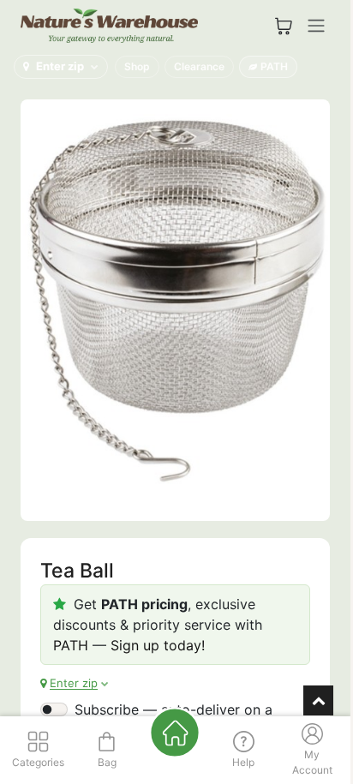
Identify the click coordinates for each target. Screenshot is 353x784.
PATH (274, 66)
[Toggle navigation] (316, 26)
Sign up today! (158, 645)
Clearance (199, 66)
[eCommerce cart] (284, 25)
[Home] (174, 732)
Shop (137, 66)
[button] (61, 67)
